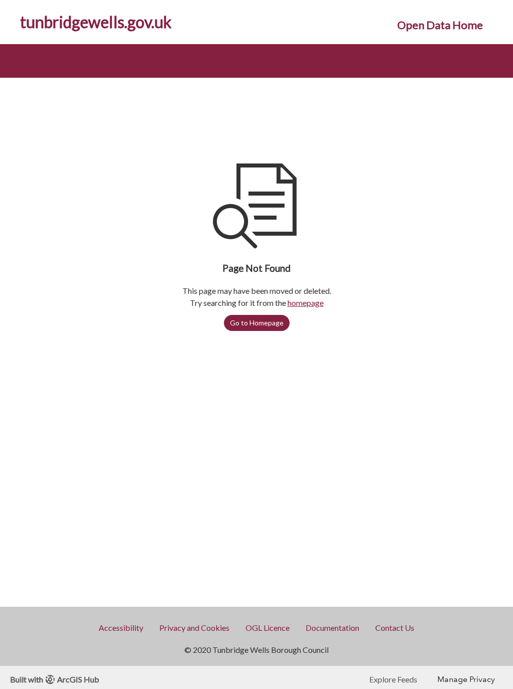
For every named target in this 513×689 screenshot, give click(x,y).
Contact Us (394, 627)
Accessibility (121, 627)
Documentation (332, 627)
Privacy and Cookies (194, 627)
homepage (306, 302)
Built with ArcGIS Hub (54, 679)
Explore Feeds (393, 679)
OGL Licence (267, 627)
